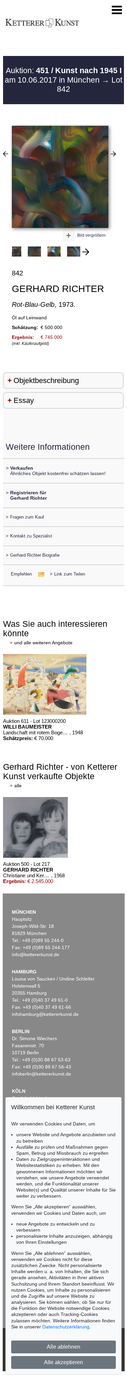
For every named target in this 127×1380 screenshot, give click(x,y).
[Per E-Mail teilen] (39, 574)
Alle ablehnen (63, 1347)
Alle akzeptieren (63, 1362)
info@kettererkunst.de (35, 954)
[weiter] (85, 252)
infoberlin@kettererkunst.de (41, 1074)
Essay (24, 400)
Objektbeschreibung (46, 380)
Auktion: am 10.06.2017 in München (63, 75)
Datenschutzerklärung (65, 1326)
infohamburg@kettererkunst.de (45, 1014)
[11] (113, 153)
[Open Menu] (116, 10)
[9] (5, 153)
